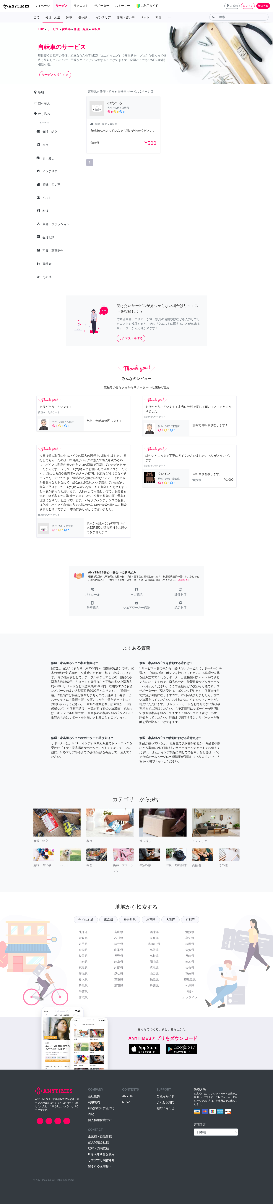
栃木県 (83, 979)
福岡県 (189, 944)
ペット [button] (145, 17)
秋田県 (83, 955)
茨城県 (83, 973)
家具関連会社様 (98, 1142)
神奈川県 (130, 919)
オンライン (189, 997)
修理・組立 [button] (53, 17)
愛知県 (118, 973)
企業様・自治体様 (100, 1136)
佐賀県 (189, 949)
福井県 (118, 944)
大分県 (189, 967)
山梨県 (118, 949)
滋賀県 (118, 985)
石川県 (118, 938)
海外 (190, 991)
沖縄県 (189, 985)
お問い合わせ (165, 1108)
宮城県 (83, 949)
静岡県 (118, 967)
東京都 (108, 919)
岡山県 (154, 961)
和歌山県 (154, 944)
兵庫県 (154, 932)
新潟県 (83, 997)
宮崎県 (189, 973)
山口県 (154, 973)
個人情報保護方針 (100, 1120)
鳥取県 (154, 949)
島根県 (154, 955)
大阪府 (170, 919)
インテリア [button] (103, 17)
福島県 (83, 967)
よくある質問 (165, 1102)
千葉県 (83, 991)
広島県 (154, 967)
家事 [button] (69, 17)
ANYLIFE (128, 1096)
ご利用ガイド (165, 1096)
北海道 (83, 932)
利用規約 (94, 1102)
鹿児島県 (190, 979)
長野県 (118, 955)
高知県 (189, 938)
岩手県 (83, 944)
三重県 (118, 979)
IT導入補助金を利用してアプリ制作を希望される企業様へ (101, 1160)
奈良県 (154, 938)
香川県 (154, 985)
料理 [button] (158, 17)
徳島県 (154, 979)
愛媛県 (189, 932)
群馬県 (83, 985)
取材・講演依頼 (98, 1148)
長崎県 (189, 955)
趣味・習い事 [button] (126, 17)
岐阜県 (118, 961)
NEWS (126, 1102)
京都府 (190, 919)
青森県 (83, 938)
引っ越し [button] (84, 17)
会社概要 (94, 1096)
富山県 (118, 932)
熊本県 (189, 961)
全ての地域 (85, 919)
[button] (232, 6)
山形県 (83, 961)
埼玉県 (150, 919)
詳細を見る (184, 580)
